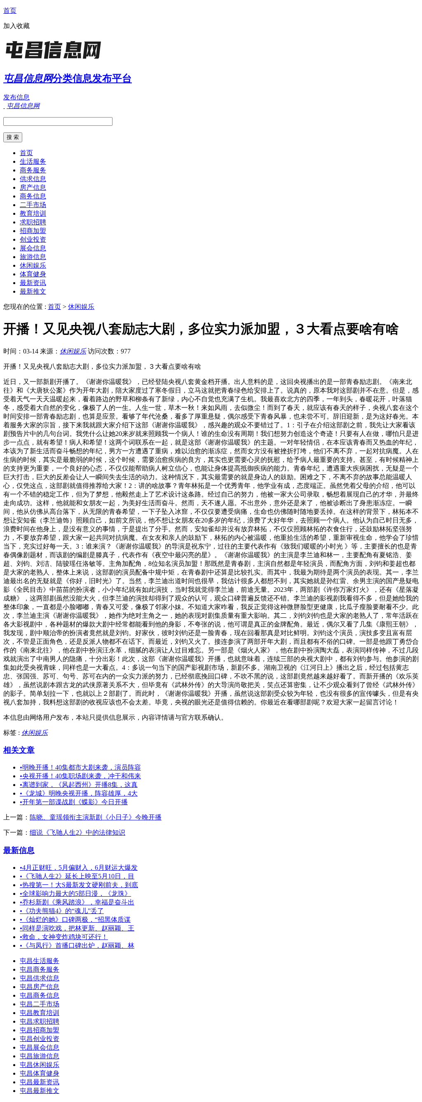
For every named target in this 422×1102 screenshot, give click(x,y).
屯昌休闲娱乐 (39, 1064)
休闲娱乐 (33, 265)
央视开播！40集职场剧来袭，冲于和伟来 (80, 775)
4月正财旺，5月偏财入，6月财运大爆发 (79, 867)
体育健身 (33, 274)
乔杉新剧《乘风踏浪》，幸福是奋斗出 (77, 902)
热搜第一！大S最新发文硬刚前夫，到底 (79, 884)
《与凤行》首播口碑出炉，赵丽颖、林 (77, 945)
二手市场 (33, 204)
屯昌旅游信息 (39, 1056)
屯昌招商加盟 (39, 1030)
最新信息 (19, 850)
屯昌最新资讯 (39, 1082)
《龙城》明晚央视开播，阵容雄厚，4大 (79, 793)
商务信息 (33, 196)
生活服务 (33, 161)
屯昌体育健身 (39, 1073)
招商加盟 (33, 230)
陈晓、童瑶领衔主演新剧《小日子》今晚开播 (96, 817)
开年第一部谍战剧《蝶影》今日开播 (74, 801)
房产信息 (33, 187)
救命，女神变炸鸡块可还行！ (64, 936)
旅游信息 (33, 256)
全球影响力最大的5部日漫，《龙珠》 (75, 893)
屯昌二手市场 (39, 1004)
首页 (9, 10)
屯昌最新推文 (39, 1090)
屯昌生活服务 (39, 960)
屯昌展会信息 (39, 1047)
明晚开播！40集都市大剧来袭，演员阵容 (80, 767)
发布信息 (16, 97)
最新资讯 (33, 282)
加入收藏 (16, 25)
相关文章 (19, 750)
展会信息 (33, 248)
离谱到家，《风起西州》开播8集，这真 (79, 784)
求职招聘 (33, 222)
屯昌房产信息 (39, 986)
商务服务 (33, 170)
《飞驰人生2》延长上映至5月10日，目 (77, 876)
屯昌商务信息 (39, 995)
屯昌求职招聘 (39, 1021)
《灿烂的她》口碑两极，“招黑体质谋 (75, 919)
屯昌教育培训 (39, 1012)
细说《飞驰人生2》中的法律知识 (77, 832)
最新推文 (33, 291)
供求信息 (33, 178)
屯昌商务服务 (39, 969)
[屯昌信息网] (54, 59)
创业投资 (33, 239)
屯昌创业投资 (39, 1038)
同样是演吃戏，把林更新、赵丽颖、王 (77, 928)
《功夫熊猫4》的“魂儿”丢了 (62, 910)
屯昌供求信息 (39, 978)
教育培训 (33, 213)
